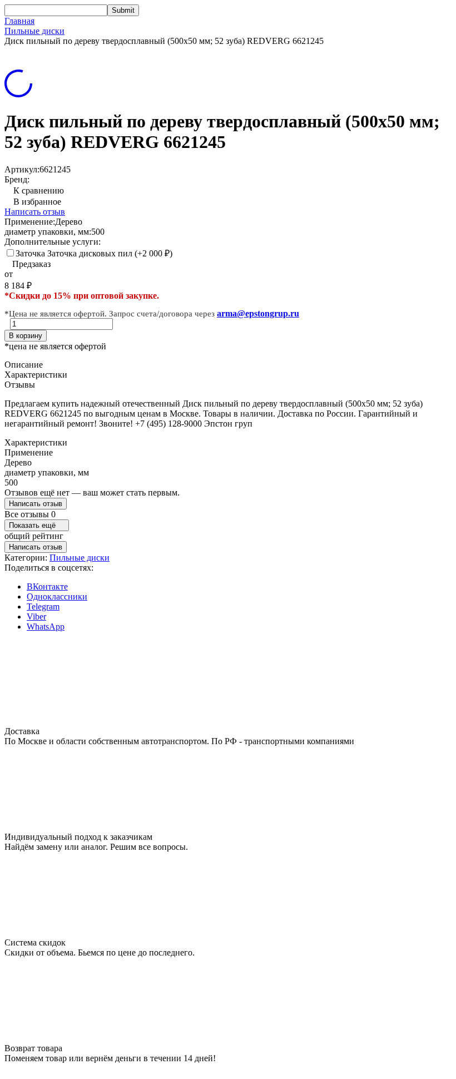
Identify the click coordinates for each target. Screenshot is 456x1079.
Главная (19, 21)
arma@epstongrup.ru (258, 313)
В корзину (25, 335)
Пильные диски (34, 31)
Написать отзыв (34, 211)
